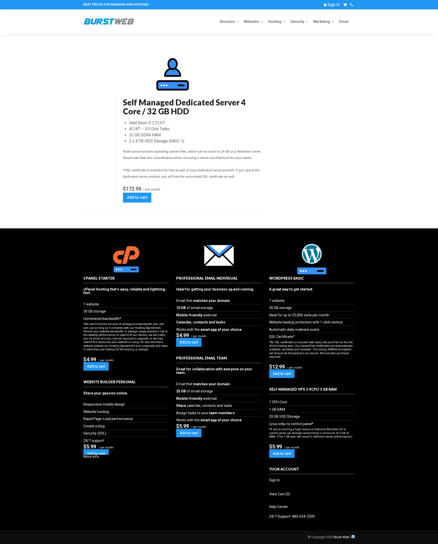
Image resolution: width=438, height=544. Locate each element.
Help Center (278, 507)
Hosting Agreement (147, 328)
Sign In (274, 480)
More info (91, 457)
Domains (227, 22)
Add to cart (137, 197)
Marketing (321, 22)
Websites (251, 22)
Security (297, 22)
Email (344, 22)
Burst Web (341, 537)
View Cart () (279, 494)
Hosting (274, 22)
